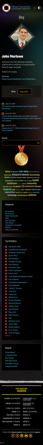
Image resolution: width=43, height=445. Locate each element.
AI (11, 172)
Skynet (7, 227)
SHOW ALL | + (8, 335)
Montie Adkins (14, 327)
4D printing (9, 214)
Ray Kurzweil (10, 220)
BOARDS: (25, 411)
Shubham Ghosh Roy (16, 253)
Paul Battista (13, 264)
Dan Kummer (13, 279)
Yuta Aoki (12, 291)
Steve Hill (12, 312)
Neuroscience (18, 190)
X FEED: (8, 408)
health (35, 180)
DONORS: (14, 411)
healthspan (12, 183)
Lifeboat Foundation (16, 432)
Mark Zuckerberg (11, 230)
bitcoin (7, 177)
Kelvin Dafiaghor (15, 270)
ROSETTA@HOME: (7, 421)
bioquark (16, 174)
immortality (32, 183)
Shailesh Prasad (14, 262)
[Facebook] (13, 436)
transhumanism (22, 195)
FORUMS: (16, 425)
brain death (19, 177)
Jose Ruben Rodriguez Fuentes (20, 276)
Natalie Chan (13, 306)
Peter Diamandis (11, 216)
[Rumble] (30, 436)
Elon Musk (9, 223)
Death (38, 177)
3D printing (9, 211)
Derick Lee (12, 294)
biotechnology (34, 175)
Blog (21, 18)
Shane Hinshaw (14, 300)
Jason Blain (13, 324)
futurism (26, 181)
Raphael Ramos (14, 303)
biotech (25, 174)
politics (23, 190)
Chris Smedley (14, 333)
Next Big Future (11, 361)
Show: (13, 91)
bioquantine (7, 175)
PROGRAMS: (26, 418)
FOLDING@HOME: (8, 418)
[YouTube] (26, 436)
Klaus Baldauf (14, 285)
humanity (20, 184)
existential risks (9, 181)
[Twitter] (17, 436)
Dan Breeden (13, 259)
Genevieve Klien (14, 247)
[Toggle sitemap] (34, 7)
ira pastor (17, 186)
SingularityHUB (11, 366)
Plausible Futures (12, 364)
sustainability (35, 192)
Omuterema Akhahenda (17, 282)
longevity (7, 189)
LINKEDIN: (8, 403)
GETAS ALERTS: (27, 403)
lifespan (37, 186)
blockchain (13, 178)
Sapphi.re (37, 432)
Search (38, 142)
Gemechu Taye (14, 267)
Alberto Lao (12, 297)
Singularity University (13, 225)
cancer (24, 178)
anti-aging (23, 171)
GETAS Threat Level (21, 390)
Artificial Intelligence (34, 172)
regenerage (36, 189)
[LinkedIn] (22, 436)
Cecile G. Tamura (15, 288)
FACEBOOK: (7, 398)
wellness (32, 195)
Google (30, 181)
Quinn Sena (13, 256)
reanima (28, 190)
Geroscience (10, 352)
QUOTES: (25, 425)
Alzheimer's (15, 172)
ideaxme (24, 184)
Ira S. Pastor (13, 330)
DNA (7, 218)
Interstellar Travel (7, 187)
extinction (16, 181)
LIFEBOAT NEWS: (27, 398)
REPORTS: (25, 415)
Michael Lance (14, 321)
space (30, 192)
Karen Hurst (13, 273)
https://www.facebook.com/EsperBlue (18, 79)
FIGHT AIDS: (9, 415)
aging (7, 171)
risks (21, 192)
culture (35, 177)
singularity (25, 192)
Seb (9, 318)
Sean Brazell (13, 309)
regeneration (10, 192)
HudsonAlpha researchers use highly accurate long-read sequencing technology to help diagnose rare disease (21, 118)
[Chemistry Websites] (21, 156)
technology (12, 195)
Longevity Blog (11, 355)
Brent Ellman (13, 315)
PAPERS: (25, 421)
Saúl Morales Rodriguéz (17, 250)
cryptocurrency (30, 177)
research (18, 192)
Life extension (27, 186)
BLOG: (24, 408)
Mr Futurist (9, 358)
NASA (13, 190)
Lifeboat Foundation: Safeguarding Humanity (16, 8)
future (21, 181)
